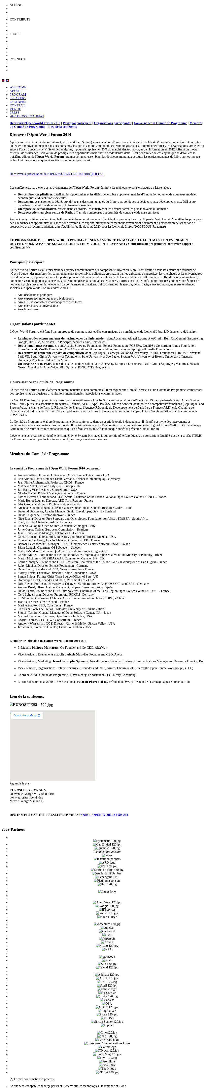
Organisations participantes (112, 123)
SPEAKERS (18, 98)
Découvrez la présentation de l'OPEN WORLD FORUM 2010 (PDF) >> (56, 174)
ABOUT (15, 91)
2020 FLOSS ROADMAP (27, 116)
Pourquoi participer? (77, 123)
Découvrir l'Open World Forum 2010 (35, 123)
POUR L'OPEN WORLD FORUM (103, 814)
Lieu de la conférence (62, 126)
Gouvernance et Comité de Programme (160, 123)
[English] (3, 80)
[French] (7, 80)
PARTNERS (18, 101)
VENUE (15, 109)
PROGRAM (18, 94)
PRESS (14, 112)
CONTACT (17, 105)
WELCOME (18, 87)
